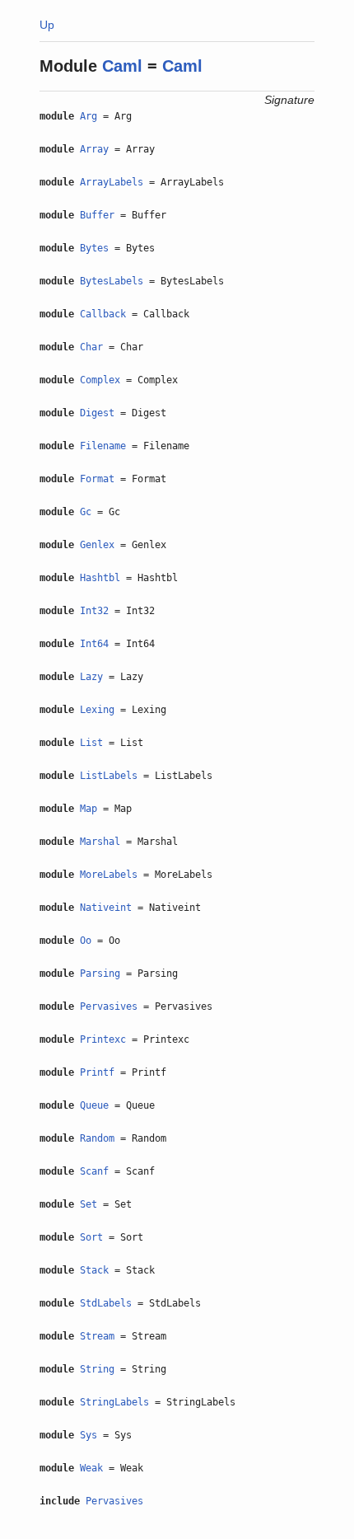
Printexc (103, 1039)
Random (97, 1138)
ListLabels (108, 775)
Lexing (97, 710)
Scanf (94, 1171)
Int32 (94, 611)
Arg (88, 116)
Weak (91, 1468)
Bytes (94, 248)
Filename (103, 446)
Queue (94, 1105)
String (97, 1369)
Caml (122, 66)
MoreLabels (108, 874)
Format (97, 479)
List (91, 742)
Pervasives (108, 1006)
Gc (85, 512)
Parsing (100, 973)
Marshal (100, 841)
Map (88, 808)
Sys (88, 1435)
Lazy (91, 677)
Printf (97, 1072)
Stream (97, 1336)
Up (47, 24)
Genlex (97, 545)
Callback (103, 314)
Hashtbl (100, 578)
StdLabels (106, 1303)
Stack (94, 1270)
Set (88, 1204)
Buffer (97, 215)
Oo (85, 940)
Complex (100, 380)
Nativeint (106, 907)
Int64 (94, 644)
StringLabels (114, 1402)
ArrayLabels (111, 182)
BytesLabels (111, 281)
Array (94, 149)
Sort (91, 1237)
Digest (97, 413)
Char (91, 347)
